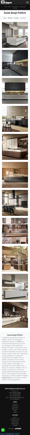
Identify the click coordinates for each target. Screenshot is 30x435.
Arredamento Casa (15, 419)
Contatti (15, 412)
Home (5, 6)
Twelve (15, 36)
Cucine (9, 6)
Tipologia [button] (16, 18)
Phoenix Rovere (15, 176)
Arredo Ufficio (15, 422)
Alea (15, 288)
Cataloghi (15, 425)
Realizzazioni (15, 409)
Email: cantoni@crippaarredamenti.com (15, 397)
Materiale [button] (10, 18)
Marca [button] (5, 18)
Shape (15, 204)
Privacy (2, 434)
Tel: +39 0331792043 (15, 394)
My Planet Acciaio (15, 64)
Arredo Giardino (15, 424)
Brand (15, 410)
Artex (15, 260)
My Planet (15, 92)
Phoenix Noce (15, 148)
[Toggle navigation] (27, 2)
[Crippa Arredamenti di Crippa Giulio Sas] (6, 2)
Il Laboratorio (15, 405)
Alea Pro (15, 232)
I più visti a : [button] (23, 18)
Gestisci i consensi (14, 434)
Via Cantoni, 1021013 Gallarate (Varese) (15, 391)
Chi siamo (15, 404)
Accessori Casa (15, 420)
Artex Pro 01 (15, 316)
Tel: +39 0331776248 (15, 396)
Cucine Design (15, 6)
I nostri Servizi (15, 407)
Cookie (6, 434)
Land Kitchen (15, 120)
